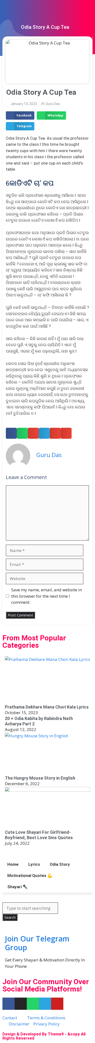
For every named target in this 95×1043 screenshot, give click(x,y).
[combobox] (30, 908)
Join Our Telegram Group (37, 943)
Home (13, 864)
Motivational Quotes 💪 (29, 875)
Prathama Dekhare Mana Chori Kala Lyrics (47, 706)
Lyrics (34, 864)
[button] (20, 115)
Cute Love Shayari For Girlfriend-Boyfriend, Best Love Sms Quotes (39, 835)
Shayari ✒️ (17, 886)
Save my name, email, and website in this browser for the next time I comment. (46, 596)
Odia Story (60, 864)
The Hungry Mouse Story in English (40, 778)
